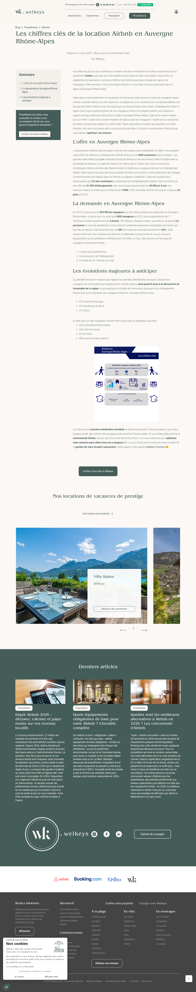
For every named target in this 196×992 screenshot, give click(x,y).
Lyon (101, 159)
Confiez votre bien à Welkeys (34, 134)
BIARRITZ (96, 926)
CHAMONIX (161, 921)
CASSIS (95, 939)
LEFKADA (96, 948)
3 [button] (138, 628)
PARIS (127, 944)
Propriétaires (139, 15)
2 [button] (133, 628)
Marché (46, 27)
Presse (63, 924)
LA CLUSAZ (161, 926)
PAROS (95, 944)
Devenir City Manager (70, 946)
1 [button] (128, 628)
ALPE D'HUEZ (162, 917)
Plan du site (147, 981)
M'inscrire (24, 931)
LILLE (126, 930)
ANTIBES (96, 921)
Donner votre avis (68, 950)
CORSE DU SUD (99, 917)
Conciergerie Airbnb (69, 909)
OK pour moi (51, 976)
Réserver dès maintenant (114, 608)
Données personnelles (116, 981)
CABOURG (96, 930)
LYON (126, 935)
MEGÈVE (160, 930)
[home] (30, 11)
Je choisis (19, 976)
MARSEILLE (129, 939)
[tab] (153, 904)
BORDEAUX (129, 921)
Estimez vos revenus (107, 963)
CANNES (96, 935)
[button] (74, 15)
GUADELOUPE (98, 953)
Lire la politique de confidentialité (20, 967)
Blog (17, 27)
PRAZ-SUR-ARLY (163, 935)
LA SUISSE (161, 944)
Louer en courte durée (70, 913)
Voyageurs (114, 15)
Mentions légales (94, 981)
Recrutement (66, 942)
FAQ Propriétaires (68, 953)
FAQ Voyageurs (67, 957)
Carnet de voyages (152, 834)
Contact (64, 939)
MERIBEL (160, 939)
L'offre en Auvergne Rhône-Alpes (39, 83)
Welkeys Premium (156, 447)
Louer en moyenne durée (71, 917)
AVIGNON (128, 917)
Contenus (133, 981)
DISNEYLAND (130, 926)
